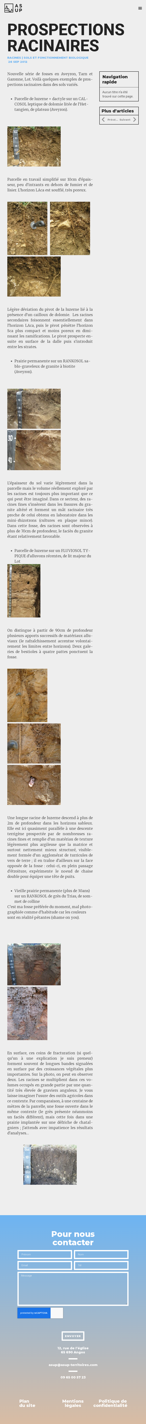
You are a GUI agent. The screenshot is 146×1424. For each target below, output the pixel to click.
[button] (140, 8)
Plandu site (27, 1403)
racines (14, 57)
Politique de (110, 1403)
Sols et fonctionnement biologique (56, 57)
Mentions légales (73, 1403)
